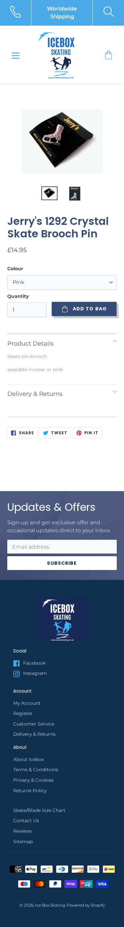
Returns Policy (30, 791)
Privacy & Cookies (33, 780)
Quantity (18, 296)
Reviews (22, 831)
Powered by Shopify (85, 905)
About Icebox (28, 759)
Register (23, 713)
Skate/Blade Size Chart (39, 810)
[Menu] (15, 55)
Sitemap (23, 841)
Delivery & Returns (34, 734)
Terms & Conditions (35, 769)
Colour (15, 269)
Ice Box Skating (50, 905)
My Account (27, 703)
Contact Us (26, 820)
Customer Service (33, 724)
